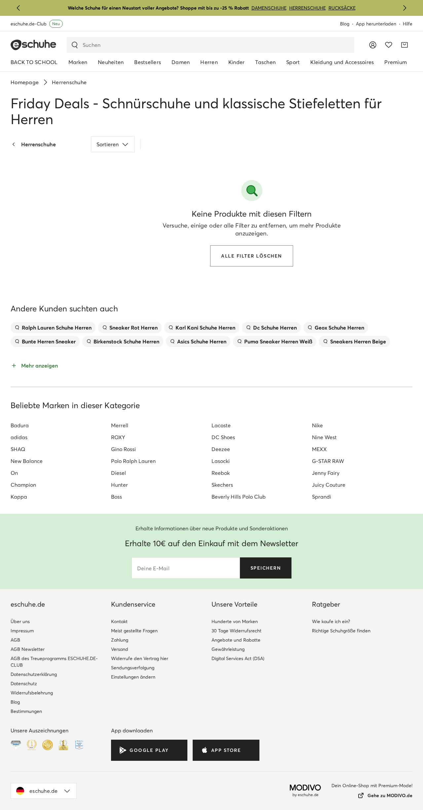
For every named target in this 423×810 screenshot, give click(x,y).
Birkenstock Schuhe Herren (126, 341)
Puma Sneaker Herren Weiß (278, 341)
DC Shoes (223, 437)
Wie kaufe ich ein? (331, 621)
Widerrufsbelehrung (32, 693)
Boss (116, 496)
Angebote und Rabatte (236, 640)
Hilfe (407, 24)
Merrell (119, 425)
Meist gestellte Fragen (134, 631)
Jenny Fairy (325, 473)
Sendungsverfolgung (132, 668)
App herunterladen (376, 24)
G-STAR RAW (328, 461)
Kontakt (119, 621)
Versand (119, 649)
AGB (15, 640)
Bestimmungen (26, 711)
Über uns (20, 621)
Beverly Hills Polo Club (239, 496)
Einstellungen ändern (133, 677)
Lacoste (221, 425)
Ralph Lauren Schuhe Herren (57, 327)
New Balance (27, 461)
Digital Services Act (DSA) (238, 658)
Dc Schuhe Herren (275, 327)
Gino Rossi (123, 449)
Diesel (118, 473)
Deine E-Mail (153, 568)
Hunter (119, 484)
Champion (23, 484)
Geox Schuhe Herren (339, 327)
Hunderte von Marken (235, 621)
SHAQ (18, 449)
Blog (344, 24)
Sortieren (107, 144)
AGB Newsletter (28, 649)
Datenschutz (24, 684)
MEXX (319, 449)
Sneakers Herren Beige (358, 341)
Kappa (19, 496)
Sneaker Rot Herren (133, 327)
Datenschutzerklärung (34, 674)
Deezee (221, 449)
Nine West (324, 437)
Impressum (22, 631)
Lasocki (221, 461)
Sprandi (321, 496)
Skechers (222, 484)
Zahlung (119, 640)
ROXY (118, 437)
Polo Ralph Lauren (133, 461)
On (14, 473)
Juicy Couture (328, 484)
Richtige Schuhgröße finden (341, 631)
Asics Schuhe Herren (201, 341)
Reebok (221, 473)
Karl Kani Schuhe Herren (205, 327)
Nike (317, 425)
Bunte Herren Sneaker (49, 341)
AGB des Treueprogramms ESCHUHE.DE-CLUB (54, 661)
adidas (19, 437)
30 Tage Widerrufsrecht (236, 631)
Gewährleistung (228, 649)
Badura (20, 425)
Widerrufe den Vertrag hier (139, 658)
